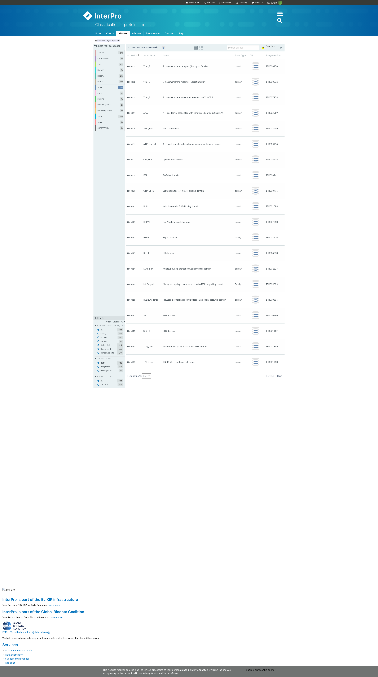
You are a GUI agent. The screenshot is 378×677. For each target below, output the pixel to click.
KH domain (168, 253)
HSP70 (146, 237)
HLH (145, 206)
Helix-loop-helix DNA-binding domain (181, 206)
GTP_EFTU (148, 190)
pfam (117, 40)
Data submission (14, 654)
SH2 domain (169, 315)
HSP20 (146, 222)
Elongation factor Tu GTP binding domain (183, 190)
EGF (145, 175)
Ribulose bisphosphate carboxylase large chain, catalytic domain (194, 299)
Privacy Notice (150, 673)
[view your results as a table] (196, 48)
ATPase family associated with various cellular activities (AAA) (193, 112)
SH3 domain (169, 331)
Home (98, 33)
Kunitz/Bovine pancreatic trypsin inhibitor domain (187, 268)
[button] (279, 21)
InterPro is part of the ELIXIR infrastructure (40, 599)
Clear (108, 322)
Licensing (10, 662)
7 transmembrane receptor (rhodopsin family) (185, 66)
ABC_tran (148, 128)
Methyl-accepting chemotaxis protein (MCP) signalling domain (193, 284)
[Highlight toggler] (263, 48)
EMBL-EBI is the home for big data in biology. (26, 632)
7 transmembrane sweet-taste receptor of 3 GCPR (188, 97)
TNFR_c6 (148, 362)
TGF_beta (148, 346)
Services (211, 2)
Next (279, 376)
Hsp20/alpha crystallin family (177, 222)
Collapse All (119, 321)
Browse (122, 33)
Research (226, 2)
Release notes (153, 33)
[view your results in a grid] (201, 48)
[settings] (281, 47)
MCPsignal (148, 284)
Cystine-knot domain (173, 159)
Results (136, 33)
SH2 (145, 315)
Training (243, 2)
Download (169, 33)
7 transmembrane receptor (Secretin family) (184, 81)
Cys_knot (148, 159)
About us (259, 2)
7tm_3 (146, 97)
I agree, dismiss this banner (260, 670)
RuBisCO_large (150, 299)
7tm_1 (146, 66)
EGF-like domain (171, 175)
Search (109, 33)
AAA (145, 112)
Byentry (110, 40)
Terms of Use (170, 673)
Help (181, 33)
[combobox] (266, 20)
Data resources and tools (18, 650)
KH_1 (146, 253)
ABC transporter (171, 128)
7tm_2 (146, 81)
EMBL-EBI (194, 2)
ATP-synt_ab (150, 144)
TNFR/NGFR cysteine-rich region (179, 362)
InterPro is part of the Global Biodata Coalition (43, 612)
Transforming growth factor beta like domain (185, 346)
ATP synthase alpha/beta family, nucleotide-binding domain (192, 144)
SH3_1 (146, 331)
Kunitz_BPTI (150, 268)
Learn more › (54, 605)
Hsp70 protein (170, 237)
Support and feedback (17, 658)
